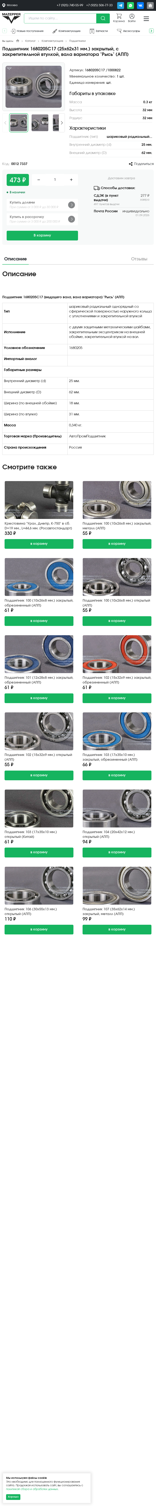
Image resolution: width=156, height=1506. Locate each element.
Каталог (30, 41)
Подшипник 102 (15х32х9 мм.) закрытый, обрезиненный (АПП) (117, 680)
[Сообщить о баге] (150, 5)
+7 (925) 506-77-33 (99, 5)
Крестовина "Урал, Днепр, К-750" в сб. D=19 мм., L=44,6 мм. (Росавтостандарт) (38, 526)
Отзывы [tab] (139, 259)
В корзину (42, 235)
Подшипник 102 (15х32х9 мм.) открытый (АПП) (38, 757)
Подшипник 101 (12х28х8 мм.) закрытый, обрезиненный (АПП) (39, 680)
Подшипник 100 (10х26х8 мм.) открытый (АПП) (116, 603)
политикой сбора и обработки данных (32, 1489)
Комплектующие (52, 41)
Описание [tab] (15, 259)
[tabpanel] (78, 364)
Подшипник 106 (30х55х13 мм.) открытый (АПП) (31, 912)
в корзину (39, 544)
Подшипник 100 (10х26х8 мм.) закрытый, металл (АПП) (117, 526)
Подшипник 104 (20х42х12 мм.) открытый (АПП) (109, 834)
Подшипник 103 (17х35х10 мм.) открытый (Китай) (31, 834)
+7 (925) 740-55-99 (70, 5)
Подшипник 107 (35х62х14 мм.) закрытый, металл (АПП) (109, 912)
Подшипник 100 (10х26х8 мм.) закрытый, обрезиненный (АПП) (39, 603)
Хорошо (13, 1497)
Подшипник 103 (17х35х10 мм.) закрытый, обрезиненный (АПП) (110, 757)
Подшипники (77, 41)
